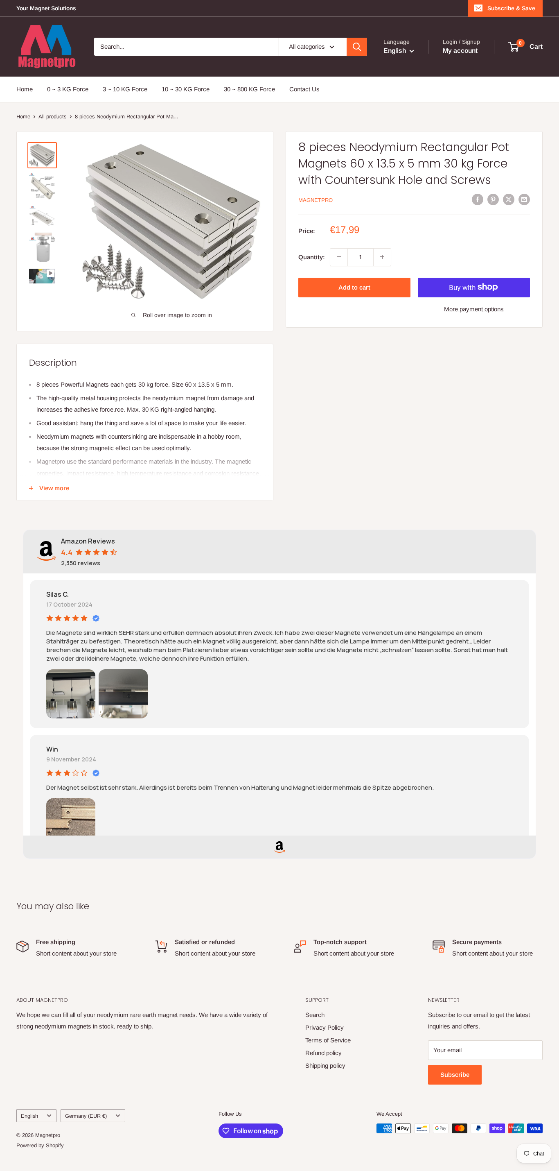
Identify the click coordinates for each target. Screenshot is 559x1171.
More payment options (474, 308)
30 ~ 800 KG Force (249, 89)
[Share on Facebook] (477, 199)
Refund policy (323, 1052)
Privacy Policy (324, 1027)
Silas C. (57, 594)
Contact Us (304, 89)
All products (52, 116)
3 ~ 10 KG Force (125, 89)
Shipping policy (325, 1065)
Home (24, 89)
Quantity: (311, 256)
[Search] (357, 47)
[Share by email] (524, 199)
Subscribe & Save (511, 8)
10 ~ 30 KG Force (186, 89)
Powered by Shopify (40, 1145)
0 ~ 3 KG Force (67, 89)
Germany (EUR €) (86, 1116)
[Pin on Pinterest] (493, 199)
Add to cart (354, 286)
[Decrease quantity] (338, 256)
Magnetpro (315, 200)
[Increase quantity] (382, 256)
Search (315, 1014)
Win (52, 749)
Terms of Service (328, 1040)
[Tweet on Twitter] (508, 199)
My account (460, 50)
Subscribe (454, 1074)
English (29, 1116)
